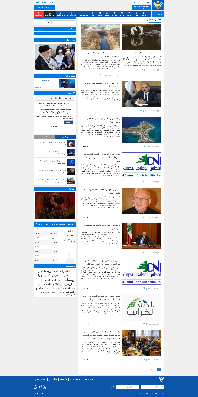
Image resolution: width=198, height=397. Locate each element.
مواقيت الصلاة (83, 15)
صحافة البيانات (71, 15)
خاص (92, 15)
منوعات (100, 15)
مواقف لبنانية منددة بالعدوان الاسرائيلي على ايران (52, 171)
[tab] (55, 98)
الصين (53, 292)
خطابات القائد (70, 40)
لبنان (70, 271)
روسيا (71, 280)
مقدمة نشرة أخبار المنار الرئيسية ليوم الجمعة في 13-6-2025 (51, 153)
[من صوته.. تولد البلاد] (55, 205)
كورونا (49, 271)
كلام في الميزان (40, 379)
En (135, 2)
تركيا (51, 280)
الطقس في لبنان (60, 292)
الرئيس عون (43, 292)
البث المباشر (38, 87)
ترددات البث (61, 15)
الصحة (48, 292)
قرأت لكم (53, 379)
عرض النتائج (55, 126)
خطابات (114, 15)
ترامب (46, 280)
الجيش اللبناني (70, 295)
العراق (67, 288)
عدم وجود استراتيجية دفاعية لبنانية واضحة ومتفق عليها (56, 109)
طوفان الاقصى (62, 275)
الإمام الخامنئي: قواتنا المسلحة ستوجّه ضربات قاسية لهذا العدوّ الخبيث (51, 143)
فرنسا (73, 276)
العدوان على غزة (59, 288)
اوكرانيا (67, 285)
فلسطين (42, 271)
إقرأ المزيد (86, 110)
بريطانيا (42, 280)
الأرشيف (38, 2)
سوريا (41, 275)
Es (148, 2)
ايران (72, 284)
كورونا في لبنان (60, 271)
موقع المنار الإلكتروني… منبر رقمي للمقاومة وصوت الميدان (52, 162)
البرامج (129, 15)
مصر (74, 271)
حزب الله (58, 280)
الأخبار (137, 15)
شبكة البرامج (75, 379)
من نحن (51, 2)
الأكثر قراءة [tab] (44, 137)
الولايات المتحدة (51, 284)
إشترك (112, 387)
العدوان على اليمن (48, 288)
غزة (69, 275)
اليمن (62, 284)
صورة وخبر (71, 189)
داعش (65, 280)
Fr (141, 2)
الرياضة (122, 15)
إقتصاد (107, 15)
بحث (48, 22)
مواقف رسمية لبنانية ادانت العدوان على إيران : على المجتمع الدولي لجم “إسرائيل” (51, 181)
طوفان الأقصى (51, 275)
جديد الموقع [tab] (66, 137)
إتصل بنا (44, 2)
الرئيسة (144, 15)
